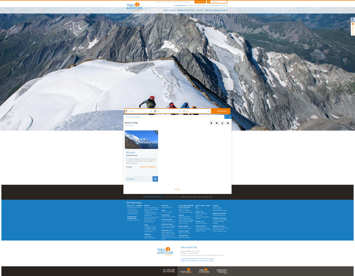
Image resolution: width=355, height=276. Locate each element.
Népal (207, 217)
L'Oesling (129, 220)
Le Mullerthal (135, 220)
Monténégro (165, 235)
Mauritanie (185, 221)
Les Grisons (169, 221)
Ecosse (163, 226)
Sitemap (194, 261)
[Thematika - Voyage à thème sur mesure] (186, 271)
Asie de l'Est (200, 221)
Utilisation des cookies (206, 261)
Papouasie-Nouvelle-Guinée (220, 210)
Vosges (152, 222)
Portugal (165, 205)
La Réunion (185, 220)
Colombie (221, 229)
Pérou (224, 231)
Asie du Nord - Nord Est (203, 206)
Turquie (189, 228)
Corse (151, 210)
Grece (163, 210)
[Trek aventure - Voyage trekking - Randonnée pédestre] (204, 271)
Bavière (163, 216)
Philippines (208, 229)
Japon (200, 223)
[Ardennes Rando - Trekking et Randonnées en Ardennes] (222, 271)
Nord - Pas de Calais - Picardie (151, 217)
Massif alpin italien (149, 231)
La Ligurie (153, 226)
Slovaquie (164, 237)
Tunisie (185, 223)
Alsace (146, 209)
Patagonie (220, 231)
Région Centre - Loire (149, 220)
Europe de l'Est (166, 230)
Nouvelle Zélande (217, 209)
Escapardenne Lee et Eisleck (134, 207)
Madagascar (191, 220)
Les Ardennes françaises (150, 213)
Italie (146, 225)
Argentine (221, 228)
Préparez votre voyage (186, 10)
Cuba (219, 220)
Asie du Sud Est (201, 226)
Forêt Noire (169, 216)
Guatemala (224, 220)
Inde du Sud (199, 215)
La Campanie (147, 226)
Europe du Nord (167, 224)
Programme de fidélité (171, 1)
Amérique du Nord (219, 213)
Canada (218, 215)
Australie (215, 207)
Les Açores (181, 210)
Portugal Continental (167, 207)
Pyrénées (153, 218)
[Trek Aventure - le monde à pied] (135, 6)
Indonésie (204, 228)
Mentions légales (209, 259)
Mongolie (205, 223)
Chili (217, 229)
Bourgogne (155, 209)
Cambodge (198, 228)
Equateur (215, 231)
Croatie (172, 232)
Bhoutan (198, 213)
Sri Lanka (198, 218)
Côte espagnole (148, 236)
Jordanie (181, 228)
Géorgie (186, 232)
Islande (167, 227)
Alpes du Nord (148, 207)
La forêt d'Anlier (131, 209)
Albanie (163, 232)
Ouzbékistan (188, 237)
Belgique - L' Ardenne (135, 205)
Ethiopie (190, 218)
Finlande (167, 226)
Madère (187, 212)
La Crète (164, 212)
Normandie (147, 218)
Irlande (163, 227)
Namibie (190, 221)
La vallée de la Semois (132, 213)
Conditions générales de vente (216, 10)
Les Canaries (182, 212)
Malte (191, 212)
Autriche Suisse (166, 219)
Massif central (147, 215)
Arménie (181, 232)
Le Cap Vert (186, 209)
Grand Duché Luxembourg (132, 217)
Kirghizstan (181, 237)
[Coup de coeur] (216, 123)
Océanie (215, 205)
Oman (184, 228)
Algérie (188, 217)
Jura (156, 212)
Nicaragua (215, 223)
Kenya (180, 220)
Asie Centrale (183, 235)
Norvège (172, 227)
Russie (197, 209)
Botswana (181, 218)
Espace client (200, 2)
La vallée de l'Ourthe (132, 212)
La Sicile (153, 228)
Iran (189, 232)
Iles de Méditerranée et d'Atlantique (185, 206)
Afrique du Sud (182, 217)
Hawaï (219, 207)
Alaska (214, 215)
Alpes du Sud (155, 207)
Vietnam (203, 231)
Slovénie (164, 238)
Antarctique (216, 228)
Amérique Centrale (220, 218)
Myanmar (202, 229)
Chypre (180, 209)
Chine (197, 223)
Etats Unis (223, 215)
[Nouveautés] (211, 123)
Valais (174, 221)
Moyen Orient (183, 226)
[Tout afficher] (228, 123)
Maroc (180, 221)
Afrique (181, 215)
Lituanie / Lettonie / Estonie (168, 234)
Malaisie (198, 229)
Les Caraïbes (216, 221)
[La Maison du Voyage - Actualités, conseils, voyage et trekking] (169, 269)
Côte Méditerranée (149, 212)
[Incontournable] (222, 123)
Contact (199, 10)
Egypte (185, 218)
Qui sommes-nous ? (160, 1)
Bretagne (146, 210)
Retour (177, 189)
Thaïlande (198, 231)
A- (226, 117)
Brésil (214, 229)
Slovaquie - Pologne (172, 237)
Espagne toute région (149, 237)
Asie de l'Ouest (183, 231)
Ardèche (150, 209)
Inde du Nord (204, 213)
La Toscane (147, 230)
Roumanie (170, 235)
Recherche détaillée (184, 1)
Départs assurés (169, 10)
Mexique (222, 221)
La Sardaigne (147, 228)
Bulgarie (168, 232)
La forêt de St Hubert (132, 210)
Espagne (147, 234)
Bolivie (226, 228)
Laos (208, 228)
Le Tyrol (164, 221)
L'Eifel (173, 216)
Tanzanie (181, 223)
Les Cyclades (169, 212)
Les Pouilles (153, 230)
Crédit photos (185, 261)
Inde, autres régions (201, 217)
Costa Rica (215, 220)
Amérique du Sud (219, 226)
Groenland (173, 226)
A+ (230, 117)
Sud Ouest (147, 222)
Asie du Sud (199, 212)
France (146, 205)
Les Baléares (188, 210)
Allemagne (165, 215)
